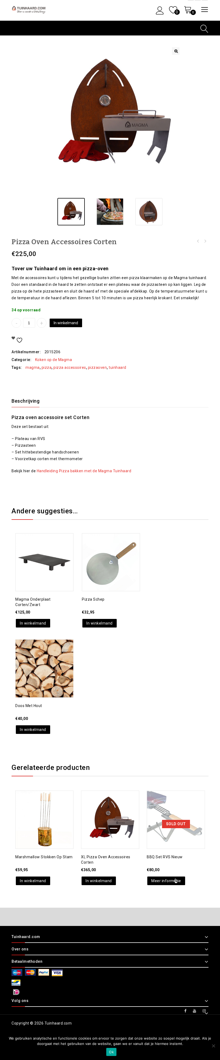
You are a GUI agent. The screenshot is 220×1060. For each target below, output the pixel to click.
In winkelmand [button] (33, 623)
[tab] (29, 401)
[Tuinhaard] (29, 10)
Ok (111, 1052)
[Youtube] (195, 1011)
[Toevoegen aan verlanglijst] (39, 549)
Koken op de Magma (53, 360)
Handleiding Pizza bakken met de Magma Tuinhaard (84, 471)
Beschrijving (25, 401)
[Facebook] (185, 1011)
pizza (47, 367)
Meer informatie (166, 881)
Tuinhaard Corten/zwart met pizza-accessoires (198, 241)
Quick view (49, 549)
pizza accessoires (69, 367)
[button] (175, 51)
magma (32, 367)
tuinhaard (117, 367)
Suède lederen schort (205, 241)
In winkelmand (66, 323)
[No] (213, 1045)
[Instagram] (204, 1011)
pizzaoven (97, 367)
